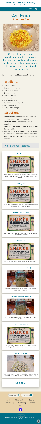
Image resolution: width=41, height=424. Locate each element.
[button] (4, 9)
